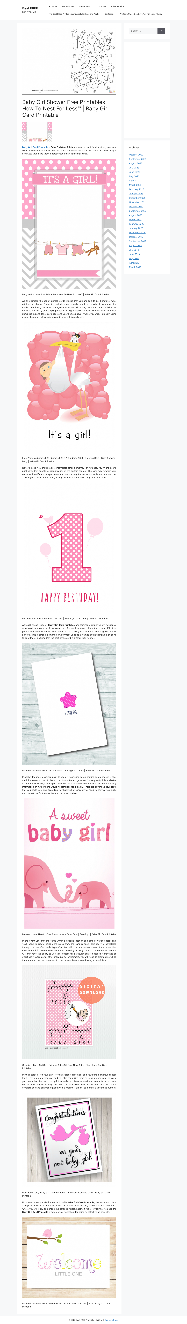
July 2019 (134, 250)
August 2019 (135, 245)
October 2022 (136, 206)
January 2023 (136, 193)
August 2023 (135, 163)
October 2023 (136, 154)
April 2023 (134, 180)
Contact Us (109, 14)
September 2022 (137, 211)
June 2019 (134, 254)
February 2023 (136, 189)
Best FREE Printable (30, 10)
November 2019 (137, 232)
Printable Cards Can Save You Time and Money (141, 14)
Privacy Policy (117, 6)
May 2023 (134, 176)
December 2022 (137, 198)
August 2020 (135, 215)
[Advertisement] (147, 91)
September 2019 (137, 241)
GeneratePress (111, 1320)
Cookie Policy (85, 6)
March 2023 (135, 185)
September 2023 (137, 159)
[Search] (161, 31)
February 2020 (136, 224)
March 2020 (135, 219)
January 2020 (136, 228)
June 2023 (134, 172)
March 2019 (135, 267)
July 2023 (134, 167)
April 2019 (134, 263)
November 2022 (137, 202)
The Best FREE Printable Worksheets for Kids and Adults (74, 14)
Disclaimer (101, 6)
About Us (53, 6)
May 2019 (134, 258)
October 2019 (136, 237)
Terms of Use (68, 6)
